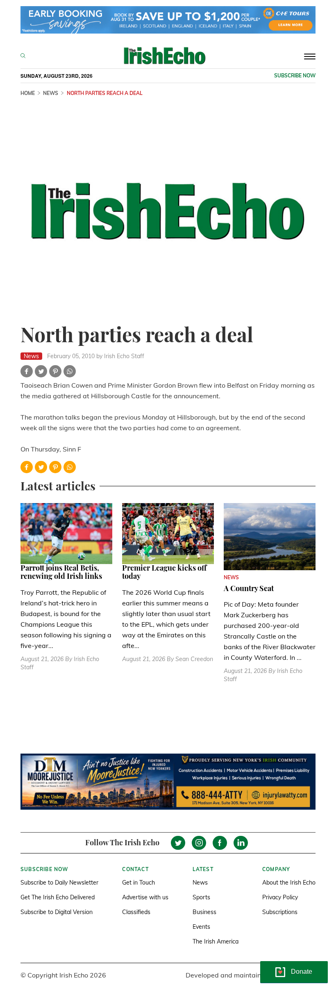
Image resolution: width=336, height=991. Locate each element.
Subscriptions (279, 912)
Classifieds (136, 912)
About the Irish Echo (289, 882)
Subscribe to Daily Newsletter (59, 882)
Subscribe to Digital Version (56, 912)
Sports (201, 897)
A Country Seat (249, 588)
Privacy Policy (280, 897)
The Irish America (215, 941)
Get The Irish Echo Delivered (57, 897)
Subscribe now (295, 75)
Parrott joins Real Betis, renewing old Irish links (61, 572)
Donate (301, 971)
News (200, 882)
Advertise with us (145, 897)
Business (204, 912)
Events (201, 926)
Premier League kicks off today (164, 572)
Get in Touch (138, 882)
